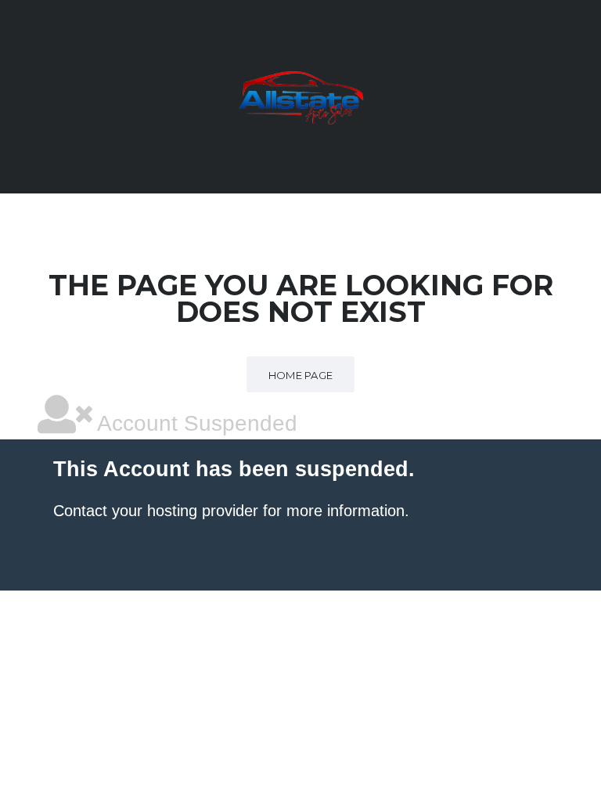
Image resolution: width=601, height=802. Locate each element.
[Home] (300, 95)
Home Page (300, 375)
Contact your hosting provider (155, 510)
